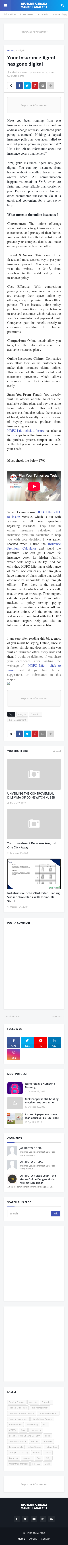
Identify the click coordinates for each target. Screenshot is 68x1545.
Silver (47, 1463)
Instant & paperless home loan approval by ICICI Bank (42, 1116)
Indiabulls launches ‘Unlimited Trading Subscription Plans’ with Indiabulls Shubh (33, 897)
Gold (23, 1430)
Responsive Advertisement (34, 31)
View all (57, 751)
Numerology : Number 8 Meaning (40, 1085)
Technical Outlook (17, 1441)
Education (10, 14)
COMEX (12, 1430)
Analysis (43, 14)
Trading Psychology (18, 1419)
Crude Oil (47, 1441)
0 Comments (17, 75)
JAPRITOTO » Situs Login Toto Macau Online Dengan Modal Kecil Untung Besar (38, 1179)
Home (10, 50)
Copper (34, 1441)
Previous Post (12, 1016)
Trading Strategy (16, 1402)
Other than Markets (18, 1463)
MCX (45, 1424)
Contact (45, 1538)
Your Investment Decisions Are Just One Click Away (31, 845)
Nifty (48, 1458)
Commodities (15, 1424)
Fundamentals (16, 1447)
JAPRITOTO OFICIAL (31, 1148)
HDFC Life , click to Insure (25, 430)
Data (39, 1458)
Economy (13, 1458)
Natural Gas (51, 1447)
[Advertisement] (34, 1263)
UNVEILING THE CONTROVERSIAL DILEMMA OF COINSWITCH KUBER (31, 795)
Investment (27, 14)
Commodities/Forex (48, 1413)
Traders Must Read (18, 1407)
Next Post (57, 1016)
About (33, 1538)
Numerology (59, 14)
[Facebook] (19, 85)
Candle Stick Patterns (42, 1419)
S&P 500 (36, 1463)
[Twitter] (27, 85)
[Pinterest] (35, 85)
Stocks (48, 1452)
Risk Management (17, 719)
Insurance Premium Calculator (34, 545)
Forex (47, 1435)
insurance (27, 1458)
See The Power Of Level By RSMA (24, 1435)
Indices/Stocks (34, 1447)
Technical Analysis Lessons (21, 1413)
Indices (36, 1452)
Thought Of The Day (18, 1452)
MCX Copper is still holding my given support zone (42, 1100)
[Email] (42, 85)
